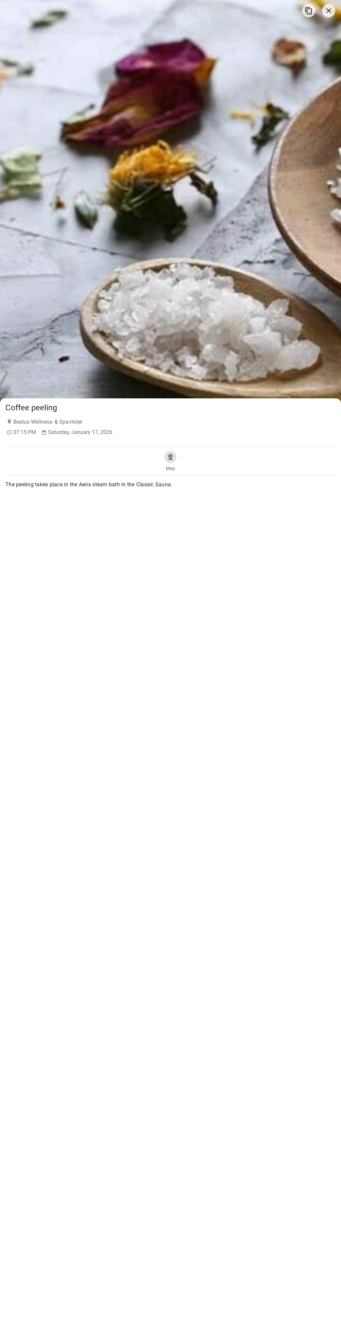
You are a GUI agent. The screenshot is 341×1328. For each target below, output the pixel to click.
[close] (328, 10)
